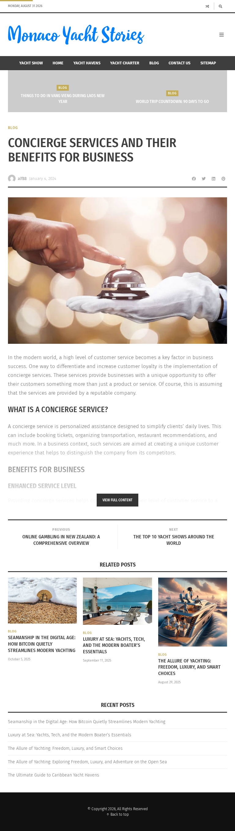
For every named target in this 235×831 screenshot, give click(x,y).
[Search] (220, 6)
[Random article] (207, 6)
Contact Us (179, 63)
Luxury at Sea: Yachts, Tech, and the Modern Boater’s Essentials (114, 645)
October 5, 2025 (19, 659)
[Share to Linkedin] (213, 178)
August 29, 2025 (169, 682)
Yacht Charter (124, 63)
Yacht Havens (86, 63)
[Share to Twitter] (203, 178)
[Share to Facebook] (194, 178)
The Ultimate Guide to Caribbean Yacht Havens (53, 775)
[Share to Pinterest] (223, 178)
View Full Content (117, 500)
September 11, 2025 (97, 660)
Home (58, 63)
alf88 (22, 178)
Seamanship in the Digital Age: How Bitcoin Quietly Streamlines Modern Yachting (42, 644)
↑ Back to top (117, 814)
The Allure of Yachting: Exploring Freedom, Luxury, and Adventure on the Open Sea (87, 762)
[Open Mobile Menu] (221, 34)
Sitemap (208, 63)
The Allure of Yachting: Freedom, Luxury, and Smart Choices (189, 667)
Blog (154, 63)
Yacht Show (31, 63)
